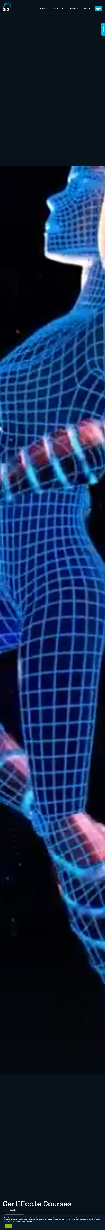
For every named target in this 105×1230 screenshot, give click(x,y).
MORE (103, 28)
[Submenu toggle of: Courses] (47, 9)
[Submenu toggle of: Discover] (78, 9)
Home (5, 1210)
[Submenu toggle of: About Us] (91, 9)
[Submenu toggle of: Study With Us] (64, 9)
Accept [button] (8, 1226)
